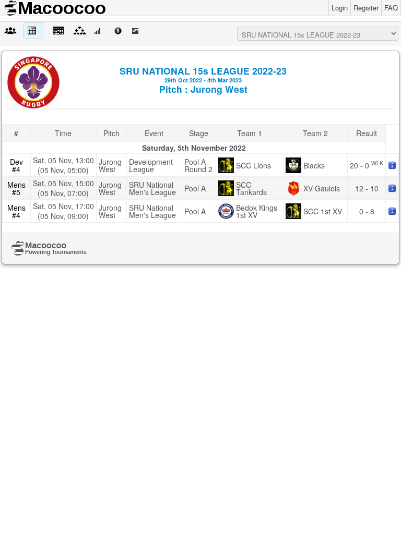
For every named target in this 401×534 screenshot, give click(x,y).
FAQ (391, 8)
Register (366, 8)
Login (340, 8)
